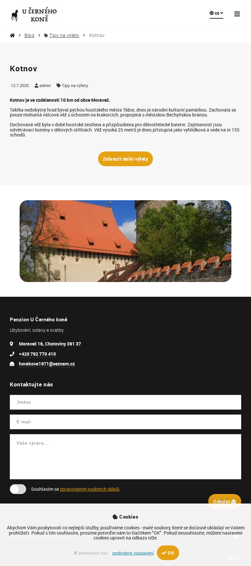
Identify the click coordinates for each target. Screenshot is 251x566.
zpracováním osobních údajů (89, 489)
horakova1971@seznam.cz (47, 364)
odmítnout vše (92, 553)
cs (217, 13)
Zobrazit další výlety (125, 159)
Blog (29, 35)
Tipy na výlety (64, 35)
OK (170, 553)
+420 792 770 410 (37, 354)
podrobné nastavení (133, 553)
